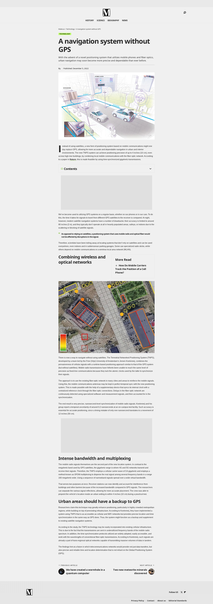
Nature (73, 159)
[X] (181, 592)
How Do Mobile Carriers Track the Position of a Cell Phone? (130, 269)
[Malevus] (106, 12)
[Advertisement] (106, 192)
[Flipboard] (185, 592)
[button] (185, 12)
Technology (64, 34)
